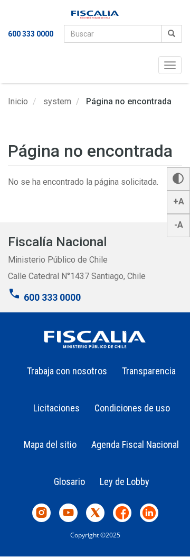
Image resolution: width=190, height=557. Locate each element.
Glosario (69, 481)
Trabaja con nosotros (67, 370)
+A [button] (178, 201)
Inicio (18, 101)
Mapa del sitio (50, 444)
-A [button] (178, 225)
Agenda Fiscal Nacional (135, 444)
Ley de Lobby (124, 481)
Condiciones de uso (132, 408)
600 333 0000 (30, 34)
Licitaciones (56, 408)
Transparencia (149, 370)
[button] (178, 179)
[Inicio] (95, 14)
